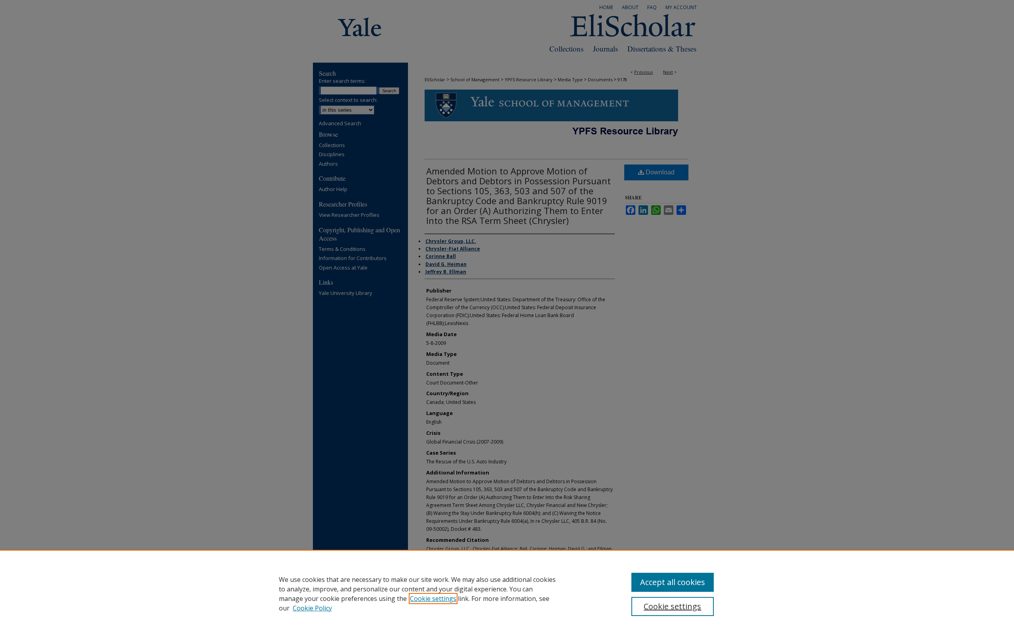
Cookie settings (433, 598)
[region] (507, 593)
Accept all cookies (672, 582)
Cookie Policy (312, 608)
